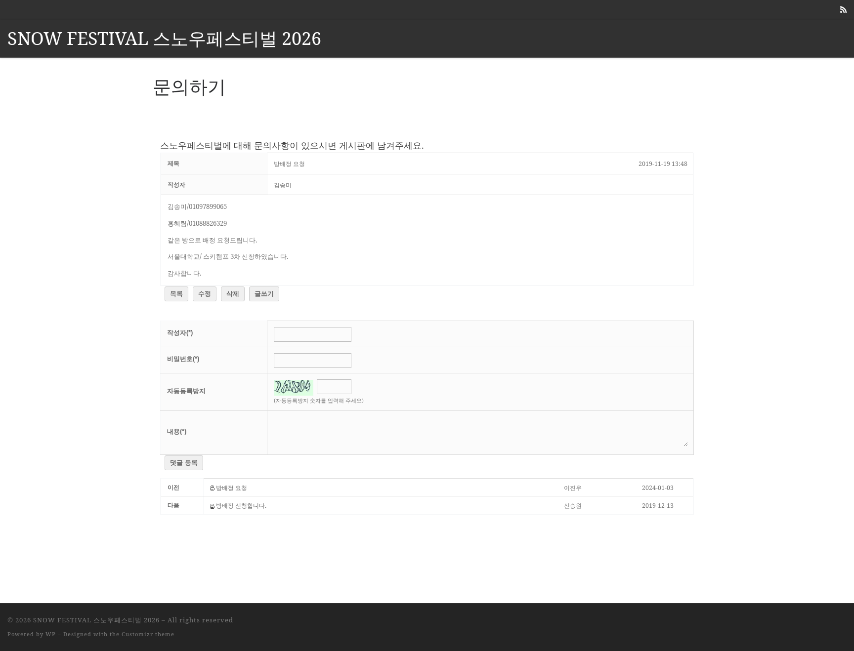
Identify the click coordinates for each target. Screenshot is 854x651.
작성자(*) (180, 332)
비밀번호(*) (183, 359)
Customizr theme (148, 634)
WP (50, 634)
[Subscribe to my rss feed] (843, 9)
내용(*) (176, 431)
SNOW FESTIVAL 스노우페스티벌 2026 (96, 619)
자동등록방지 (186, 391)
